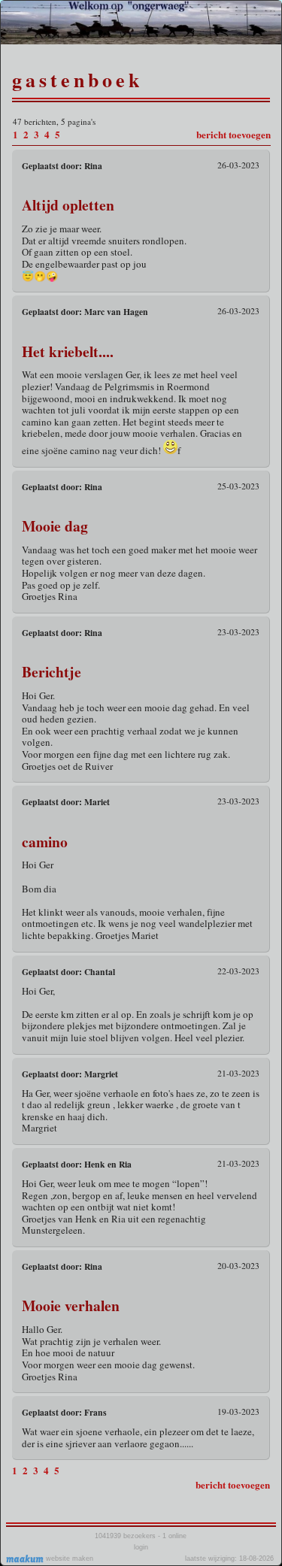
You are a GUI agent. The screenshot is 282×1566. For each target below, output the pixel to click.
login (141, 1547)
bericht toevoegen (233, 134)
